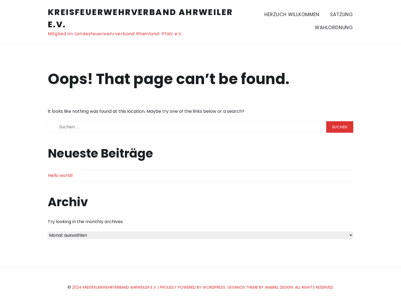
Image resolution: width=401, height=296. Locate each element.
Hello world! (60, 175)
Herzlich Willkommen (291, 14)
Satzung (341, 14)
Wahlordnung (334, 27)
